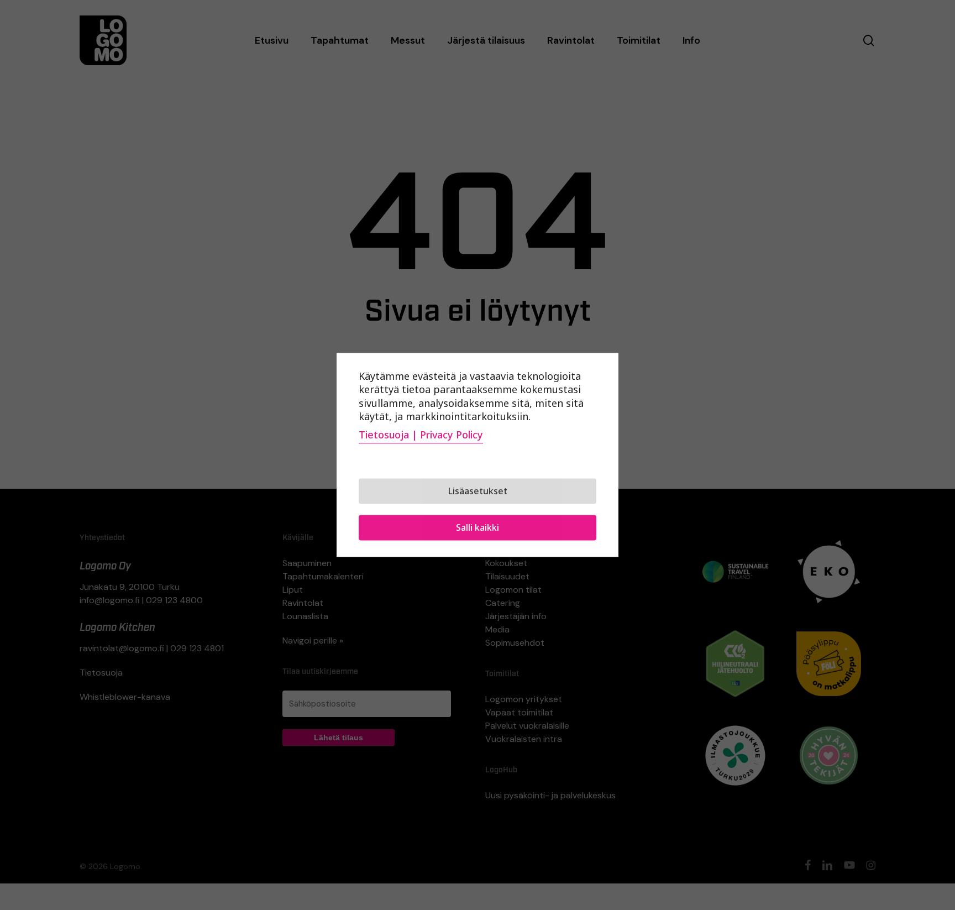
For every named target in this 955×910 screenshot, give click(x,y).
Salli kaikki (477, 528)
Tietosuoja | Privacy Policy (421, 435)
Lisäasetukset (477, 491)
